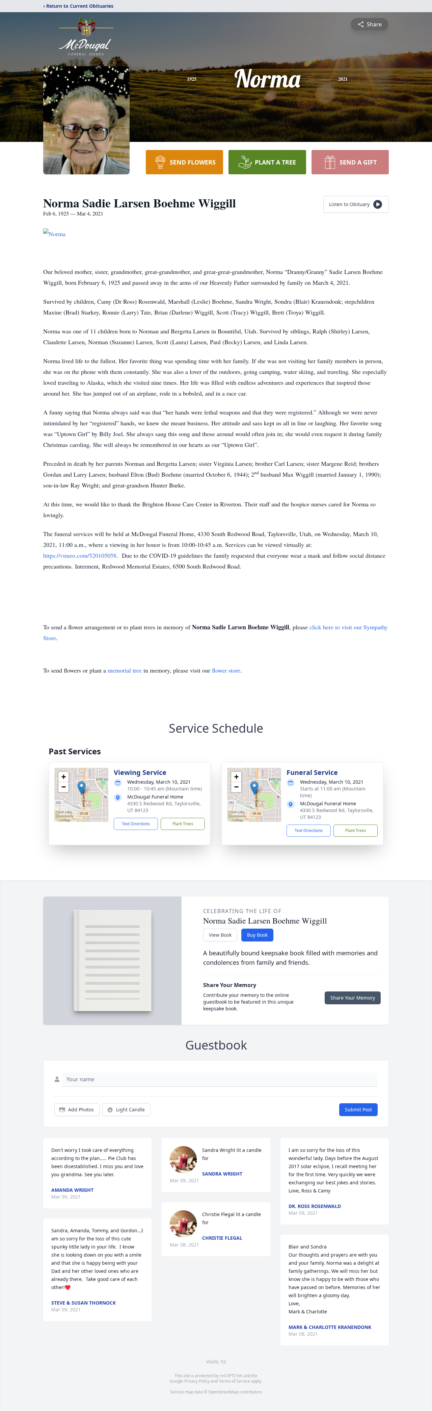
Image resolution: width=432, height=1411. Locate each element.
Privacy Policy (197, 1381)
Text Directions (136, 824)
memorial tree (125, 670)
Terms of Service (234, 1381)
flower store (226, 670)
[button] (81, 788)
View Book (220, 935)
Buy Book (257, 935)
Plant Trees (182, 824)
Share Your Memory (352, 997)
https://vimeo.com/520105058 (79, 555)
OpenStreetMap (223, 1392)
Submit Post (358, 1109)
